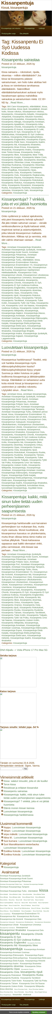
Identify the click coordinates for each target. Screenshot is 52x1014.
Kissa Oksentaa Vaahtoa (36, 989)
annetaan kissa (14, 394)
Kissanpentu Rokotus (12, 182)
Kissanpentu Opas (27, 170)
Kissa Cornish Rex (14, 905)
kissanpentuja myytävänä (14, 485)
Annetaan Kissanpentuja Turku (18, 258)
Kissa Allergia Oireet (28, 897)
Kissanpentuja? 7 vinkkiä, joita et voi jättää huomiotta (24, 201)
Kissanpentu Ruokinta (19, 188)
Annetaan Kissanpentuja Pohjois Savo (19, 402)
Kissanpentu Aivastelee (13, 119)
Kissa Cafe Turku (29, 900)
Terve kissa (10, 784)
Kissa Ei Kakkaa (26, 905)
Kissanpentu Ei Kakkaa (33, 127)
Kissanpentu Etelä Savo (13, 142)
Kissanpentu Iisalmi (35, 142)
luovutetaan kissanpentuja (14, 488)
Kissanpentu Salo (20, 190)
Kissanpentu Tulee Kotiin (14, 615)
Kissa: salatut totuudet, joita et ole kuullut (26, 781)
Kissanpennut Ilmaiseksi (13, 280)
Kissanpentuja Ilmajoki (23, 331)
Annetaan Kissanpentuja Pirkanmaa (20, 253)
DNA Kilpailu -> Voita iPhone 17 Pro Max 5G (24, 650)
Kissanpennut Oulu (35, 432)
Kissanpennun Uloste (12, 275)
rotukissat (27, 995)
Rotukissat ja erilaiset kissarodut (21, 787)
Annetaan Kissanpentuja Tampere (19, 256)
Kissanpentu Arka (34, 124)
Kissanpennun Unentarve (14, 429)
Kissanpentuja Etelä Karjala (22, 475)
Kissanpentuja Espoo (12, 321)
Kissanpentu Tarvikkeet (13, 300)
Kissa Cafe (19, 900)
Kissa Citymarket (43, 902)
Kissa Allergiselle (40, 897)
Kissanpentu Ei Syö (11, 132)
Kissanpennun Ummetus (20, 277)
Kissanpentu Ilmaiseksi (29, 144)
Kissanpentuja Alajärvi (12, 313)
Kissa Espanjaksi (26, 911)
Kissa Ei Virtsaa (35, 908)
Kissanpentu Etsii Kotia (13, 597)
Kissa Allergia (4, 897)
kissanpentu (7, 114)
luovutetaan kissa (35, 485)
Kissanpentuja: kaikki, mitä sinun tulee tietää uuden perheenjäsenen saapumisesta (24, 503)
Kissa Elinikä (45, 908)
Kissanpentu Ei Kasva (12, 129)
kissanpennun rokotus (33, 111)
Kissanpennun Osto (27, 272)
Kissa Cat (17, 902)
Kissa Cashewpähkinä (6, 902)
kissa (44, 106)
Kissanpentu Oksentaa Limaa (16, 162)
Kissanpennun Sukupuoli (14, 422)
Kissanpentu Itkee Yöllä (31, 155)
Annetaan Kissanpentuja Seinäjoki (33, 884)
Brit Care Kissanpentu (18, 106)
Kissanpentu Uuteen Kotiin (32, 308)
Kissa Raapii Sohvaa (41, 992)
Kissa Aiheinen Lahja (15, 894)
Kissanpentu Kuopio (11, 157)
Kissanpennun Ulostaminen (31, 424)
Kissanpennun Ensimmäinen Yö (17, 265)
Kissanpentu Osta (10, 172)
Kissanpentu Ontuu (20, 167)
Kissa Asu (12, 900)
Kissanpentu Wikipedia (13, 310)
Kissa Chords (33, 902)
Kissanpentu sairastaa (21, 59)
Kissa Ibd (46, 911)
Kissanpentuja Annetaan (13, 315)
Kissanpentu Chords (11, 127)
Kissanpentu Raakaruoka (32, 175)
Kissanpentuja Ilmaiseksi (35, 483)
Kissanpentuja (29, 28)
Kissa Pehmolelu (19, 992)
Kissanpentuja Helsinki (24, 480)
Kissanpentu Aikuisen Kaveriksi (27, 116)
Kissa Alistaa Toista (39, 894)
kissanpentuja (9, 67)
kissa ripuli (22, 109)
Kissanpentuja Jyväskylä (35, 333)
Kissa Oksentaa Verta (6, 992)
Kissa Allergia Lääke (15, 897)
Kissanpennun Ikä (22, 267)
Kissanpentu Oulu (10, 175)
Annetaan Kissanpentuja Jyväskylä (18, 249)
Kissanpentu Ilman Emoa (14, 147)
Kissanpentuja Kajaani (12, 336)
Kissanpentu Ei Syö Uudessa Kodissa (20, 285)
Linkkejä (42, 28)
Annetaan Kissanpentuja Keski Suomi (24, 250)
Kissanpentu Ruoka (11, 298)
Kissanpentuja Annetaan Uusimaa (28, 470)
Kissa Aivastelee (27, 894)
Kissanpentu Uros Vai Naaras (20, 305)
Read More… (18, 102)
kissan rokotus (14, 111)
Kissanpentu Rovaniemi (19, 185)
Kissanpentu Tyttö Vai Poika (21, 303)
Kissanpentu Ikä (9, 144)
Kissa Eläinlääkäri (15, 911)
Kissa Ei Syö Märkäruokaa (22, 908)
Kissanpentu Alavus (34, 119)
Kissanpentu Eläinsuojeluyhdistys (27, 137)
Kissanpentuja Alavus (34, 313)
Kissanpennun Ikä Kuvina (14, 419)
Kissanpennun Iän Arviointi (14, 417)
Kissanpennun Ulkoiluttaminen (27, 579)
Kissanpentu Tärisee (31, 298)
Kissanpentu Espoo (35, 139)
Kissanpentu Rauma (11, 177)
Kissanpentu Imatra (22, 149)
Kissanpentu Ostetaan (30, 172)
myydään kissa (35, 488)
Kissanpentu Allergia (11, 122)
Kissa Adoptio (4, 894)
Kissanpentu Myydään (12, 160)
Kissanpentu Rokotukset (31, 180)
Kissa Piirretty (29, 992)
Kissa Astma (3, 900)
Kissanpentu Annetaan (33, 122)
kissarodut (17, 995)
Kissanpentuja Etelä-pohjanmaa (25, 323)
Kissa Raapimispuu (5, 995)
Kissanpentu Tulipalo (18, 460)
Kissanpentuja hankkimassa (18, 815)
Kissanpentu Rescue (32, 177)
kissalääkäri (34, 109)
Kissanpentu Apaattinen (13, 124)
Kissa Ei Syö (35, 905)
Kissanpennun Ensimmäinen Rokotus (20, 262)
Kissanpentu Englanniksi (13, 139)
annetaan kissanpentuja (34, 394)
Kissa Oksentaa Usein (20, 989)
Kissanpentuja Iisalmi (20, 328)
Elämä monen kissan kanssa (19, 808)
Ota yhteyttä (24, 33)
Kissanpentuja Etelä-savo (14, 326)
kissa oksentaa (9, 109)
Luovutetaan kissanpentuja (25, 347)
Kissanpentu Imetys (30, 152)
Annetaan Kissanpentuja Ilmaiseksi (24, 247)
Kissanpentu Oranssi (31, 447)
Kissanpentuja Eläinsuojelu (34, 318)
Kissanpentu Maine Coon (34, 157)
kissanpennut (39, 277)
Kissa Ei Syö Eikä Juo (6, 908)
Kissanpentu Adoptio (24, 114)
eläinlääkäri (35, 106)
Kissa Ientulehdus (5, 913)
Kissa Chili (25, 902)
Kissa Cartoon (39, 900)
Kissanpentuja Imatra (12, 333)
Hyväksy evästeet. (38, 1012)
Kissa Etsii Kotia (37, 911)
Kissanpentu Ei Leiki (34, 129)
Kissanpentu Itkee (10, 155)
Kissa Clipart (3, 905)
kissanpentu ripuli (10, 180)
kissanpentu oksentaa (34, 160)
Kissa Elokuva (4, 911)
